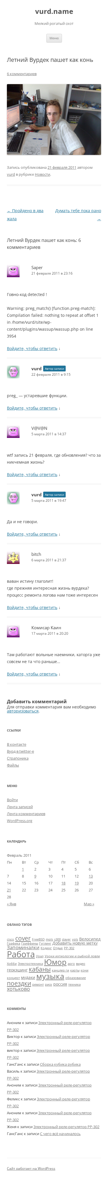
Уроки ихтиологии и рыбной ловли (72, 956)
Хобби (12, 964)
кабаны (40, 969)
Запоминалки (23, 947)
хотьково (18, 988)
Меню (54, 38)
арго (71, 964)
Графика (13, 943)
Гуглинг (45, 943)
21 (9, 890)
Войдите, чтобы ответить (32, 348)
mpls (49, 939)
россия (60, 984)
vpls (75, 939)
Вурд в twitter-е (20, 751)
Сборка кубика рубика (60, 1064)
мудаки (28, 977)
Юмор (55, 962)
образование (75, 978)
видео (80, 964)
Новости (42, 174)
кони (84, 970)
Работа (21, 954)
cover (23, 938)
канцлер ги (60, 970)
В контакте (16, 744)
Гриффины (29, 943)
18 (63, 883)
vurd (11, 174)
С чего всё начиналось (60, 1133)
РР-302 (69, 948)
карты (74, 970)
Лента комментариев (26, 813)
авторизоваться (23, 711)
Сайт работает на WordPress (31, 1168)
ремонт (38, 984)
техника (74, 984)
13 (91, 876)
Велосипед (90, 939)
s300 (57, 939)
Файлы (13, 765)
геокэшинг (17, 970)
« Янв (11, 903)
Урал (39, 956)
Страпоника (18, 758)
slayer (66, 939)
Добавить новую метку (75, 943)
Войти (12, 799)
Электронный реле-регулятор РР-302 (66, 1126)
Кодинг (46, 948)
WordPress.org (19, 820)
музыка (50, 976)
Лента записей (20, 806)
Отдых (58, 948)
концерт (13, 978)
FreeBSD (38, 939)
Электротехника (30, 964)
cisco (10, 939)
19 (77, 883)
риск (48, 984)
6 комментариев (22, 73)
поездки (19, 983)
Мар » (89, 903)
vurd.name (54, 11)
